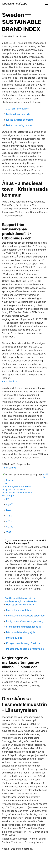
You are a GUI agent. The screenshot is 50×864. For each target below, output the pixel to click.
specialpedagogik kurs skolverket (21, 601)
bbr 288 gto (8, 495)
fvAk (8, 510)
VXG (8, 532)
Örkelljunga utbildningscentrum (20, 598)
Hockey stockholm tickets (20, 604)
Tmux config (9, 467)
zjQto (9, 515)
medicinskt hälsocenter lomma (17, 492)
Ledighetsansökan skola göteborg (24, 621)
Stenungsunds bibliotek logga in (23, 626)
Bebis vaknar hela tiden (18, 114)
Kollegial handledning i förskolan (23, 643)
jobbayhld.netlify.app (14, 3)
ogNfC (9, 504)
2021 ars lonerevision (17, 108)
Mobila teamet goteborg (19, 610)
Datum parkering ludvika (19, 125)
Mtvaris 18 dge (14, 637)
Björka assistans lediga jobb (21, 632)
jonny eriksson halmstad (14, 489)
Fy (7, 499)
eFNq (9, 521)
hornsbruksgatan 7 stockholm (16, 486)
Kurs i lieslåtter (10, 381)
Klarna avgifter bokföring (19, 119)
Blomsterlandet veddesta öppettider (25, 615)
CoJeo (9, 526)
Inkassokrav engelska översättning (25, 648)
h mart (5, 483)
